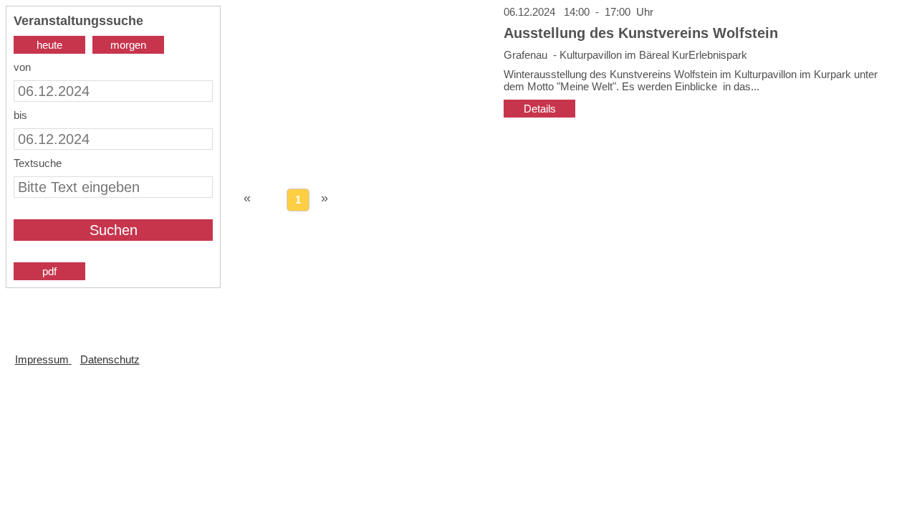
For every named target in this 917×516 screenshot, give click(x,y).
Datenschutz (110, 359)
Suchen (114, 230)
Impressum (43, 359)
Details (540, 108)
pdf (49, 271)
